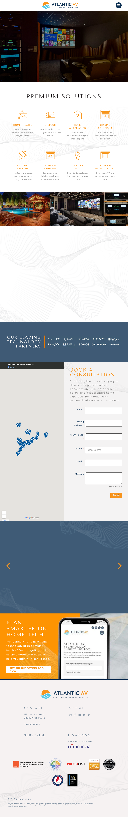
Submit (116, 495)
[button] (119, 5)
